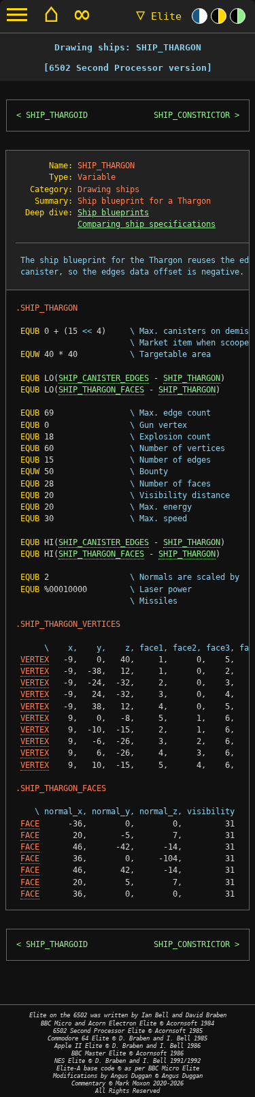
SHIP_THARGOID (57, 115)
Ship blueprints (113, 212)
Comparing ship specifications (147, 224)
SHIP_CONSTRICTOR (192, 115)
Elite (159, 16)
